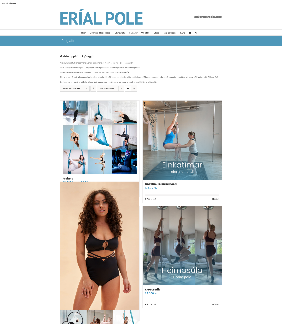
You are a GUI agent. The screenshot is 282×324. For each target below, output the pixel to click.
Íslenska (12, 3)
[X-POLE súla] (182, 245)
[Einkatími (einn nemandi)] (182, 140)
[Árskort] (99, 137)
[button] (196, 32)
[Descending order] (93, 89)
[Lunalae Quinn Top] (99, 252)
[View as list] (134, 88)
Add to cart (151, 199)
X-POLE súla (152, 289)
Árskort (68, 178)
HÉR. (127, 72)
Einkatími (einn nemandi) (161, 184)
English (5, 3)
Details (216, 199)
